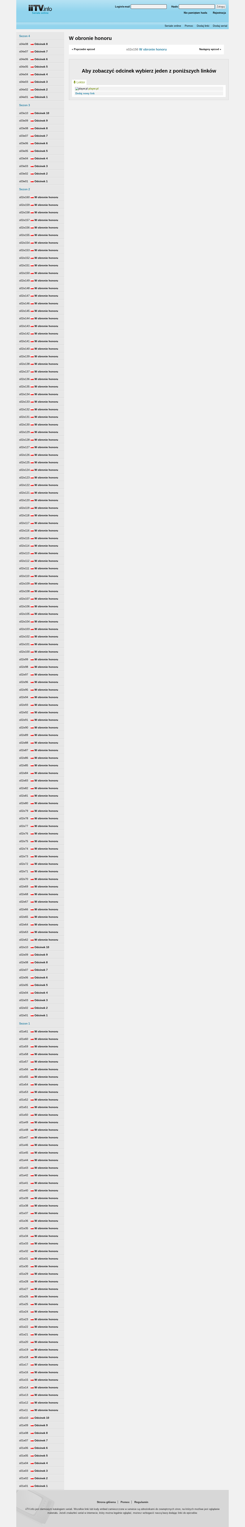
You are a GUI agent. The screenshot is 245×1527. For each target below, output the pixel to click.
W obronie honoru (90, 38)
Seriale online (40, 13)
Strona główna (106, 1502)
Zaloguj (221, 6)
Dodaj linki (203, 25)
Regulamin (141, 1502)
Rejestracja (219, 12)
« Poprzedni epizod (83, 49)
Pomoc (189, 25)
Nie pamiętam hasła (195, 12)
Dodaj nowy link (85, 93)
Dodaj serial (220, 25)
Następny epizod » (210, 49)
